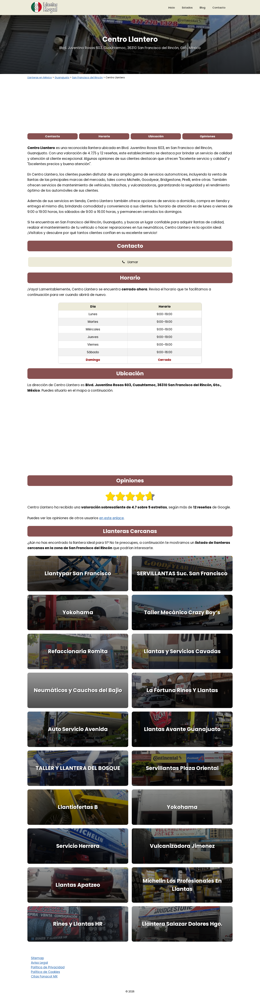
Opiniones (207, 136)
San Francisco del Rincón (87, 77)
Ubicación (156, 136)
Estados (187, 7)
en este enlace (111, 518)
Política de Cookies (45, 972)
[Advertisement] (130, 106)
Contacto (219, 7)
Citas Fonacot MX (44, 976)
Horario (104, 136)
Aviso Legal (39, 963)
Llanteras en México (39, 77)
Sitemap (37, 958)
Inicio (171, 7)
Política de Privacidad (48, 967)
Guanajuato (62, 77)
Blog (202, 7)
